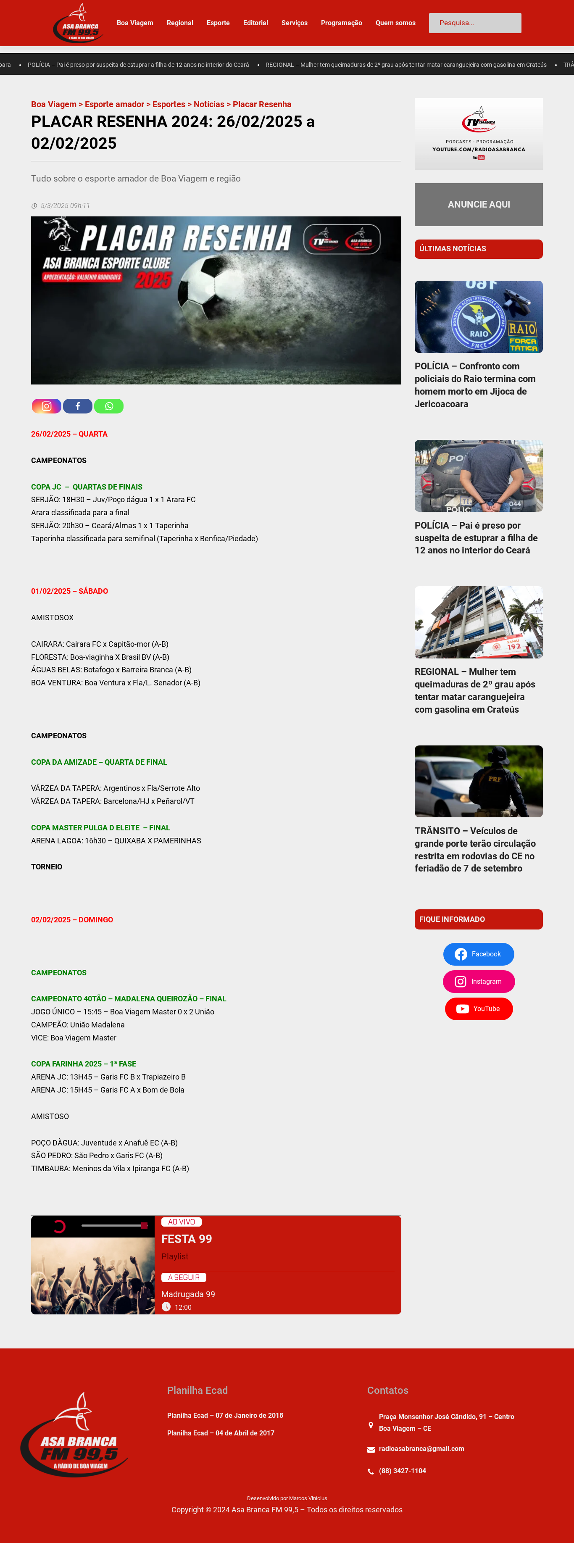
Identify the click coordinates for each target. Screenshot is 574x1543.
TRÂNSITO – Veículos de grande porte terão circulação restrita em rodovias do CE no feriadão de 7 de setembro (475, 850)
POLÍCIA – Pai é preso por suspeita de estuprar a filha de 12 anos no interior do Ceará (476, 538)
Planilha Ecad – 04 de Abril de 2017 (220, 1433)
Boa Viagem (53, 104)
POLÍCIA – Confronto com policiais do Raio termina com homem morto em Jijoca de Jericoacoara (475, 385)
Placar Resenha (262, 104)
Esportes (169, 104)
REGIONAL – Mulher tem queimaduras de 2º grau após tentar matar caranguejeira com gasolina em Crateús (371, 64)
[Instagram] (46, 406)
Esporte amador (114, 104)
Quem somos (396, 23)
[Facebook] (77, 406)
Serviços (295, 23)
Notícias (209, 104)
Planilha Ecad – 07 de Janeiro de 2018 (225, 1415)
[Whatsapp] (109, 406)
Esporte (218, 23)
